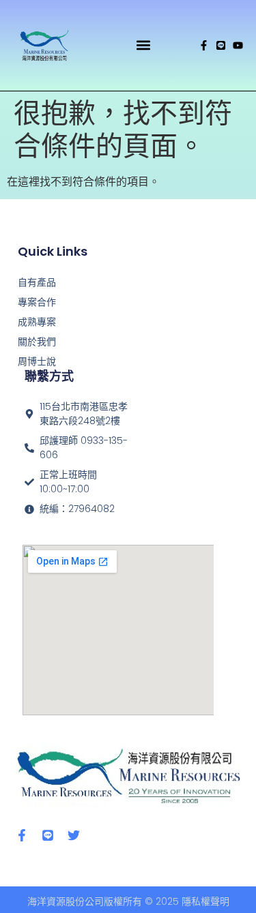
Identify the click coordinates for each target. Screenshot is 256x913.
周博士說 (37, 361)
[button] (143, 45)
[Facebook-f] (204, 45)
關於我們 (37, 341)
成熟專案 (37, 322)
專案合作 (37, 302)
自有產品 (37, 282)
